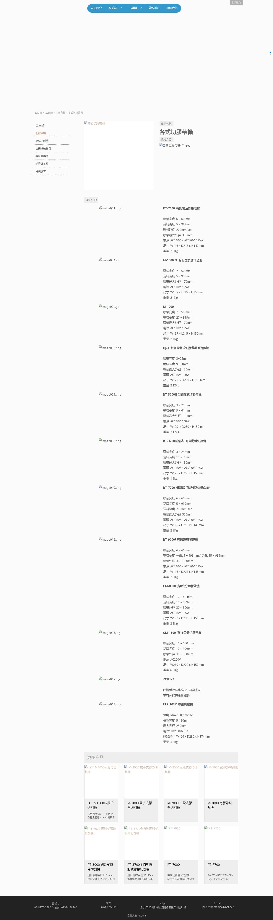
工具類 (49, 112)
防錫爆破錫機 (43, 148)
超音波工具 (41, 163)
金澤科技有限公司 (59, 9)
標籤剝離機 (41, 156)
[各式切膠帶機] (119, 155)
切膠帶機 (60, 112)
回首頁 (38, 112)
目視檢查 (40, 171)
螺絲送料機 (41, 140)
